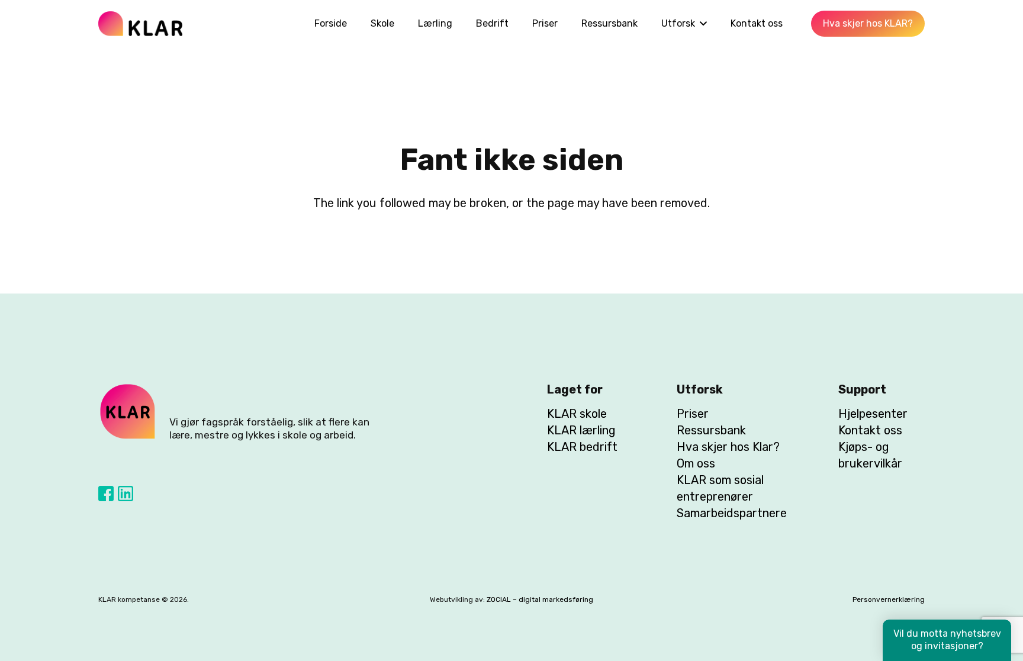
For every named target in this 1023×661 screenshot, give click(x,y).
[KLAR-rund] (127, 411)
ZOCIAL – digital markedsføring (540, 599)
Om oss (696, 463)
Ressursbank (711, 430)
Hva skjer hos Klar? (728, 447)
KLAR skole (577, 414)
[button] (701, 23)
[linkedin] (125, 493)
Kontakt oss (870, 430)
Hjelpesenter (873, 414)
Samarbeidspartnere (732, 513)
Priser (693, 414)
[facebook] (106, 493)
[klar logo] (140, 23)
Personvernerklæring (888, 599)
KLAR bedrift (582, 447)
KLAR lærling (581, 430)
